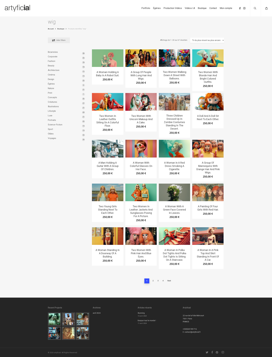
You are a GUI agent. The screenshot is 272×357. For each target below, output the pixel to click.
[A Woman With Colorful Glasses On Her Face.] (141, 148)
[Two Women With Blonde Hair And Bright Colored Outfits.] (208, 58)
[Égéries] (68, 333)
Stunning (141, 313)
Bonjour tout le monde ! (147, 321)
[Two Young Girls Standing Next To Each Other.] (107, 192)
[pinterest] (217, 352)
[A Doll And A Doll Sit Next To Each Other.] (208, 102)
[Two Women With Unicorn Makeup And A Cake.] (141, 102)
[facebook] (240, 8)
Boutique (60, 29)
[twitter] (207, 352)
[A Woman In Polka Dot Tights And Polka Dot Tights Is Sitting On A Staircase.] (174, 236)
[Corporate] (82, 319)
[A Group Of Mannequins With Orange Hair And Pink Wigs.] (208, 148)
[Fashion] (54, 319)
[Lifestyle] (68, 319)
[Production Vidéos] (54, 333)
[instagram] (244, 8)
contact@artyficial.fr (193, 332)
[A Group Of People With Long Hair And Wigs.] (141, 58)
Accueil (51, 29)
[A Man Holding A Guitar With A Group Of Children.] (107, 148)
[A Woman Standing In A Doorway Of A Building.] (107, 236)
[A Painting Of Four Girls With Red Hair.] (208, 192)
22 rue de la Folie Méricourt (193, 316)
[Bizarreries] (82, 333)
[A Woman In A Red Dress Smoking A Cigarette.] (174, 148)
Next (169, 281)
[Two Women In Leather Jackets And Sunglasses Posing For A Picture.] (141, 192)
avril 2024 (96, 313)
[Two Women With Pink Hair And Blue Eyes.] (141, 236)
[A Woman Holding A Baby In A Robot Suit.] (107, 58)
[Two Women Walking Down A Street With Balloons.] (174, 58)
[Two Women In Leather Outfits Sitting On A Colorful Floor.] (107, 102)
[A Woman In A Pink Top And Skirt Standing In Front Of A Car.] (208, 236)
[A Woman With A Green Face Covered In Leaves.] (174, 192)
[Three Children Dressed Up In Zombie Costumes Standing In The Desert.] (174, 101)
